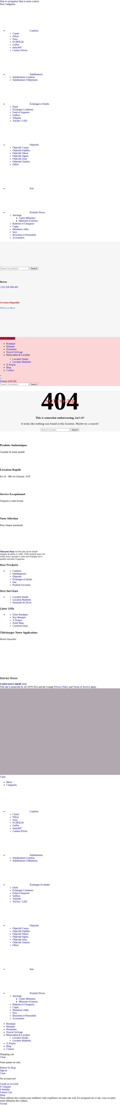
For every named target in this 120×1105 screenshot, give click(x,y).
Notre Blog (18, 623)
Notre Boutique (20, 614)
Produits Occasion (21, 585)
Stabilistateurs (19, 573)
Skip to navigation (9, 1)
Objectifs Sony (19, 158)
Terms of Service (81, 687)
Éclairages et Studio (22, 579)
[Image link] (23, 546)
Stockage (17, 215)
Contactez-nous (20, 625)
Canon (15, 33)
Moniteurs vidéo (20, 229)
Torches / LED (19, 120)
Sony (15, 39)
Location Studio (20, 359)
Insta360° (17, 47)
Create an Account (9, 1084)
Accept (3, 1103)
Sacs (14, 232)
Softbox (16, 115)
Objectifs (16, 576)
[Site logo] (15, 265)
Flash (15, 106)
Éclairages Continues (22, 109)
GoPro (15, 44)
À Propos (17, 620)
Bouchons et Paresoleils (24, 235)
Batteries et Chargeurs (23, 223)
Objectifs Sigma (20, 156)
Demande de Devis (21, 602)
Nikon (15, 36)
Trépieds (16, 118)
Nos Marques (19, 617)
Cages (15, 226)
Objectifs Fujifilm (21, 150)
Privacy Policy (61, 687)
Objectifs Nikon (20, 153)
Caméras (16, 571)
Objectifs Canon (20, 147)
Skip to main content (29, 1)
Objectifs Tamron (21, 161)
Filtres (15, 164)
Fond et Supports (20, 112)
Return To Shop (8, 1067)
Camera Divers (19, 50)
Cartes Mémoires (27, 218)
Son (14, 582)
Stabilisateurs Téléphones (25, 80)
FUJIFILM (17, 42)
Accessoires (18, 237)
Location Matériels (21, 362)
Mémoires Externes (28, 220)
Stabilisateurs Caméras (23, 77)
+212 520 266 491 (9, 287)
